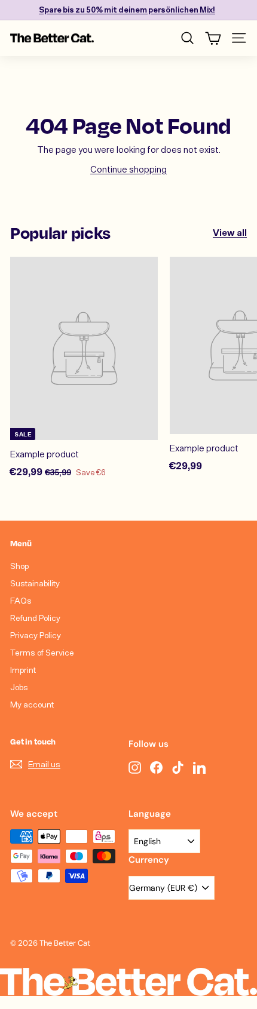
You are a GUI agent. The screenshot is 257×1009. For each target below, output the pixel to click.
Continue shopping (128, 169)
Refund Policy (35, 618)
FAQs (21, 600)
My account (32, 704)
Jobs (19, 687)
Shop (19, 566)
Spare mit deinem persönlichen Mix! (127, 9)
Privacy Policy (35, 635)
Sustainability (35, 583)
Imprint (23, 670)
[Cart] (213, 38)
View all (230, 232)
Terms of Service (42, 652)
